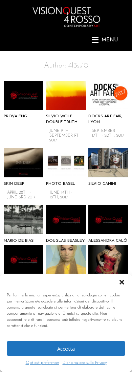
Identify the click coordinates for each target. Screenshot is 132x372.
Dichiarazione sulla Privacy (85, 363)
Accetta (66, 348)
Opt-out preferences (42, 363)
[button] (121, 282)
